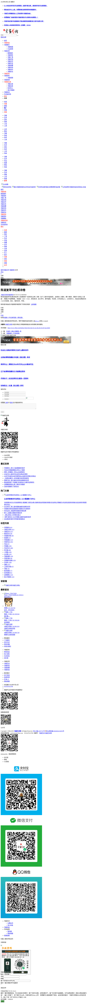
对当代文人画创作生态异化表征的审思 (16, 474)
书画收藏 (10, 65)
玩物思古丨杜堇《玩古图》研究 (12, 385)
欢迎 (5, 137)
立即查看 (33, 304)
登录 (2, 37)
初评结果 (8, 572)
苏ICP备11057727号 (39, 731)
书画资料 (7, 75)
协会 (5, 135)
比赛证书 (10, 923)
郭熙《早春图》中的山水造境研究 (14, 472)
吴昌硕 (7, 537)
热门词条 (7, 654)
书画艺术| (42, 733)
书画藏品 (3, 218)
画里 (5, 232)
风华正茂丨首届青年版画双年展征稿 (15, 510)
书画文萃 (7, 51)
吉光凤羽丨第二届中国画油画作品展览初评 (17, 506)
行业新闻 (10, 49)
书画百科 (7, 73)
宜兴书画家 (11, 90)
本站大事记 (7, 646)
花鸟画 (7, 550)
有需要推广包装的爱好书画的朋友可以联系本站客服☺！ (21, 17)
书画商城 (7, 79)
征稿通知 (8, 575)
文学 (5, 244)
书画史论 (10, 71)
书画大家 (10, 84)
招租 (5, 174)
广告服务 (7, 640)
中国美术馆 (9, 535)
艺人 (5, 252)
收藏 (5, 242)
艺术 (5, 117)
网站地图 (7, 681)
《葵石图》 (20, 317)
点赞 (2, 312)
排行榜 (6, 658)
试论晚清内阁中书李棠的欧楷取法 (14, 519)
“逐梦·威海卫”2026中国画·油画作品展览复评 (17, 517)
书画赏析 (10, 55)
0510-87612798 (8, 686)
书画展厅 (7, 44)
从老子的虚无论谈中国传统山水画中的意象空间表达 (20, 476)
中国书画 (8, 558)
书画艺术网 (4, 294)
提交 (2, 1001)
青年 (5, 131)
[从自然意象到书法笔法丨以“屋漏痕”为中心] (17, 495)
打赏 (2, 308)
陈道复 (5, 317)
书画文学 (10, 61)
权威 (5, 162)
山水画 (8, 554)
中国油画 (8, 540)
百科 (5, 119)
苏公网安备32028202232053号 (55, 731)
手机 (2, 976)
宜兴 (5, 254)
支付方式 (7, 642)
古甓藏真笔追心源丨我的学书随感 (14, 484)
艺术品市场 (7, 94)
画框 (5, 106)
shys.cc (37, 321)
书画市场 (10, 67)
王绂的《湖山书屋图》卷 (13, 331)
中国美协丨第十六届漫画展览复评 (14, 468)
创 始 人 (6, 679)
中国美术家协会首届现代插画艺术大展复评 (17, 508)
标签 (5, 101)
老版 (5, 112)
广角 (5, 236)
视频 (5, 246)
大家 (5, 248)
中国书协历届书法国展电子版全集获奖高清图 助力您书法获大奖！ (24, 21)
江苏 (5, 129)
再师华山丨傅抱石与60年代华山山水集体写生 (17, 364)
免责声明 (7, 677)
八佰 (5, 125)
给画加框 (7, 935)
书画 (5, 115)
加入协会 (10, 925)
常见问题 (7, 644)
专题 (5, 103)
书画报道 (10, 47)
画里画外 (10, 53)
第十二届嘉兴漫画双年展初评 (13, 513)
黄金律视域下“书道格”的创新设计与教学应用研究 (19, 482)
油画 (7, 564)
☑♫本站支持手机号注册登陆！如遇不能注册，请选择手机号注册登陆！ (26, 5)
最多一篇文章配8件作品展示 (9, 983)
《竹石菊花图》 (12, 317)
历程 (5, 110)
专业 (5, 160)
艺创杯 (8, 562)
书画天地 (10, 59)
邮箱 (2, 978)
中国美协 (8, 527)
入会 (5, 139)
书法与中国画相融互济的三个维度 (14, 470)
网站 (5, 165)
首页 (5, 40)
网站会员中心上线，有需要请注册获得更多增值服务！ (20, 9)
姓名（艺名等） (5, 974)
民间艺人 (10, 88)
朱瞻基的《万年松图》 (13, 333)
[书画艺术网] (22, 33)
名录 (5, 230)
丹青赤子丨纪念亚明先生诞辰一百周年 (14, 378)
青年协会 (7, 652)
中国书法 (8, 542)
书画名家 (10, 86)
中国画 (8, 546)
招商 (5, 121)
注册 (4, 37)
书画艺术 (10, 63)
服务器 (10, 931)
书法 (6, 544)
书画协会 (7, 42)
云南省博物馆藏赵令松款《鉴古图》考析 (15, 357)
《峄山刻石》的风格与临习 (12, 515)
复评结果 (8, 570)
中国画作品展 (10, 560)
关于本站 (7, 675)
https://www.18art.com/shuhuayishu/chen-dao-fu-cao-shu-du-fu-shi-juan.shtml (29, 328)
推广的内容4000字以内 (7, 980)
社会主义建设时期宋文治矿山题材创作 (14, 350)
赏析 (5, 234)
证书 (5, 265)
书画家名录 (7, 82)
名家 (5, 250)
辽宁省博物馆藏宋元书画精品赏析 (13, 371)
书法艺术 (8, 548)
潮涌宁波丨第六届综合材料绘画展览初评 (16, 480)
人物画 (8, 552)
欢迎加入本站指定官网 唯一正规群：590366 (17, 25)
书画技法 (7, 92)
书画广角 (10, 57)
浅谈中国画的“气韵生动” (11, 486)
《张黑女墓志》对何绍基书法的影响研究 (16, 478)
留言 (5, 96)
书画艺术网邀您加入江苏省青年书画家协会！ (18, 13)
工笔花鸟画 (9, 566)
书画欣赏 (7, 665)
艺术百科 (7, 656)
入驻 (5, 123)
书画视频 (10, 77)
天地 (5, 240)
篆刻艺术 (8, 533)
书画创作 (10, 69)
